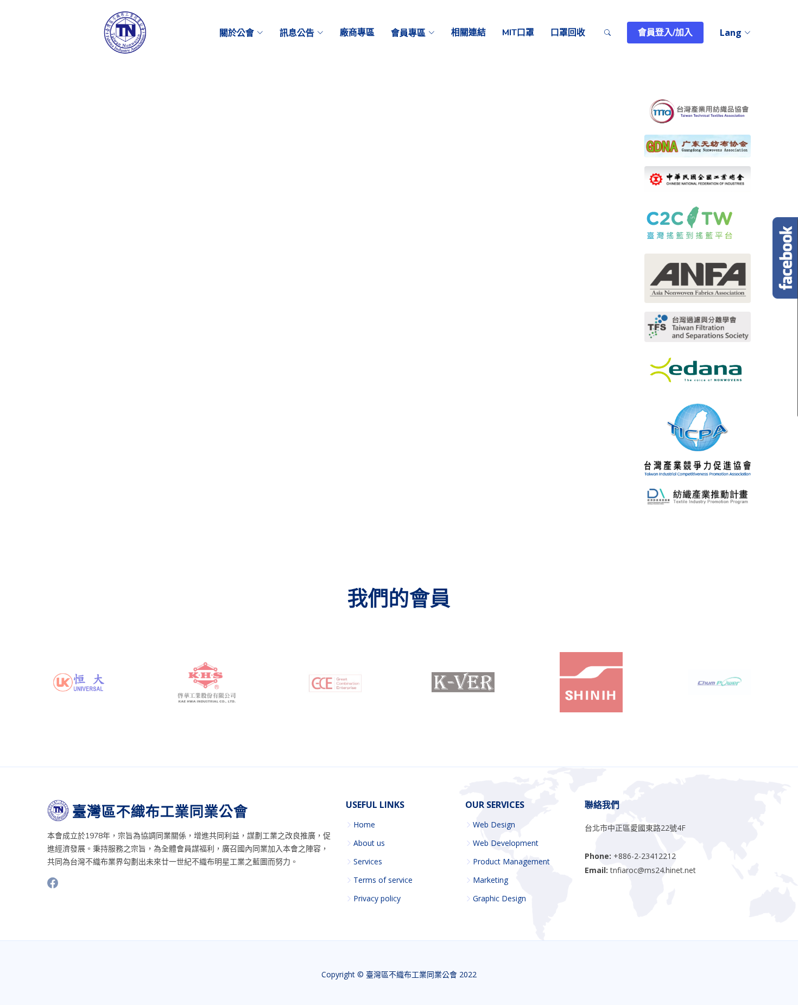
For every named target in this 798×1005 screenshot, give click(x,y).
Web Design (494, 825)
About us (369, 843)
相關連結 (468, 33)
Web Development (506, 843)
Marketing (490, 880)
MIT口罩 (518, 33)
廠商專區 (357, 33)
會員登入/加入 (665, 33)
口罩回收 (567, 33)
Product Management (511, 861)
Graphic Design (499, 898)
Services (367, 861)
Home (364, 825)
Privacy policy (377, 898)
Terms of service (383, 880)
